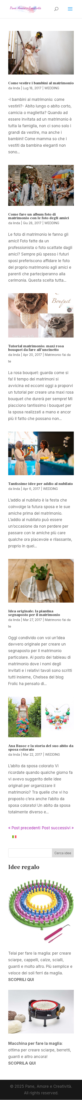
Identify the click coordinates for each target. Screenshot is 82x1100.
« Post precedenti (24, 828)
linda (16, 88)
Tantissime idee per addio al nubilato (40, 484)
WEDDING (51, 88)
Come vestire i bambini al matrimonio (41, 83)
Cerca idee (62, 853)
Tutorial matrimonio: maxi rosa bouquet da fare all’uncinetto (36, 348)
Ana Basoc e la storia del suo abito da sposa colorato (40, 748)
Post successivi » (58, 828)
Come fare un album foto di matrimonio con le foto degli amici (38, 216)
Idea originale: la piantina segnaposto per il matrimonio (34, 613)
